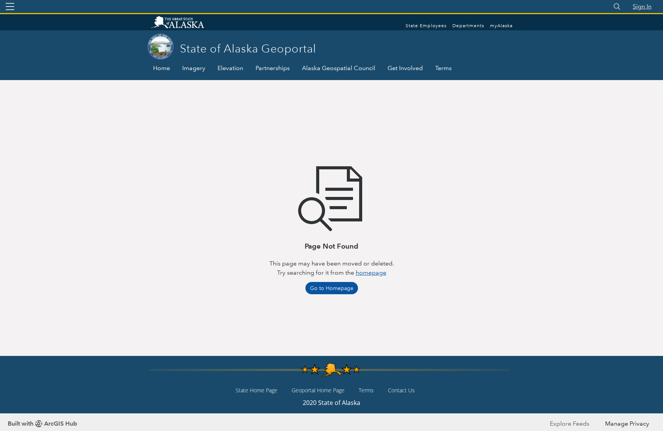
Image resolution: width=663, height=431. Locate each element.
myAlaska (501, 26)
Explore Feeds (569, 423)
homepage (371, 272)
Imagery (193, 68)
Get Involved (405, 68)
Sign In (642, 6)
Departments (468, 26)
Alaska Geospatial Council (338, 68)
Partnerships (273, 68)
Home (161, 68)
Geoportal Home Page (318, 390)
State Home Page (256, 390)
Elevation (230, 68)
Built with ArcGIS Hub (42, 423)
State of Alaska (185, 23)
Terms (443, 68)
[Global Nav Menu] (10, 6)
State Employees (426, 26)
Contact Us (401, 390)
